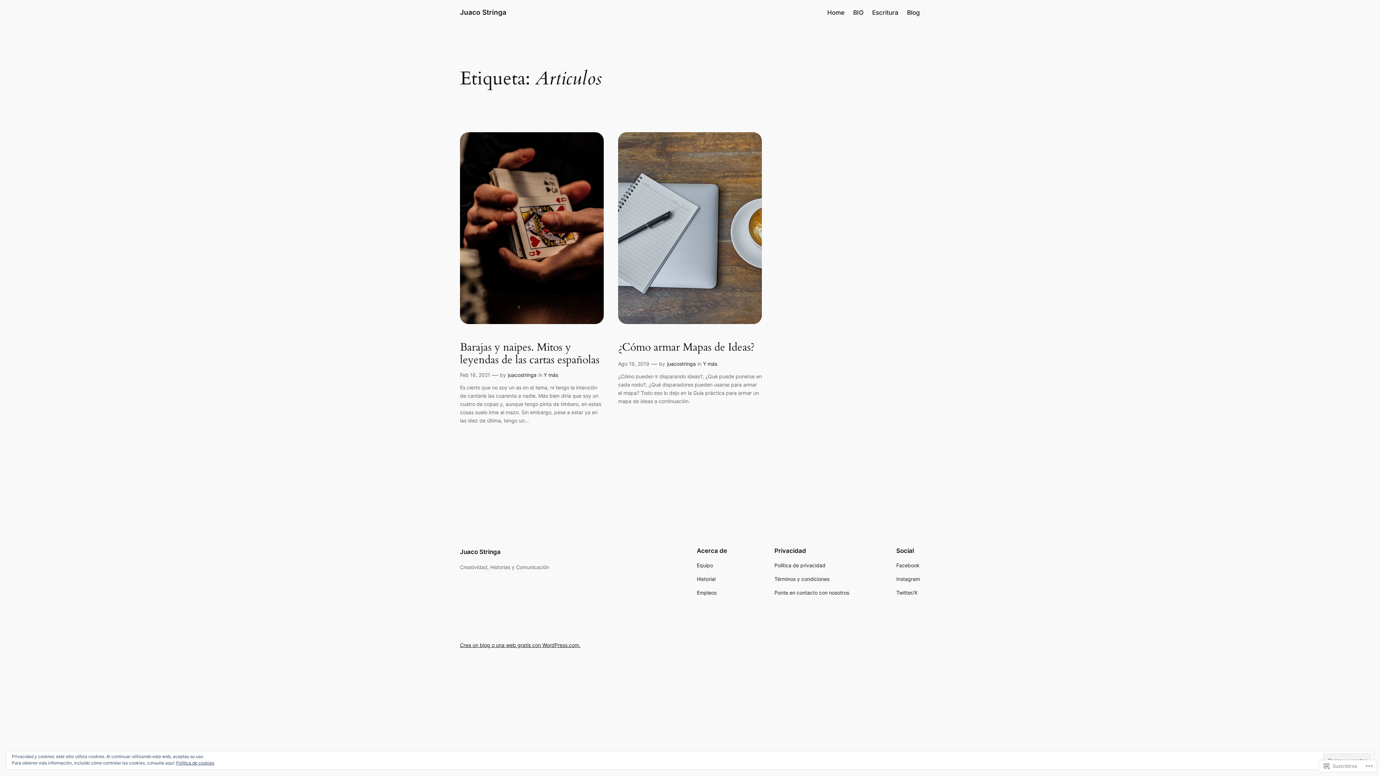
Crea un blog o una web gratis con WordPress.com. (520, 645)
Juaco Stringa (483, 12)
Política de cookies (195, 763)
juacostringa (522, 375)
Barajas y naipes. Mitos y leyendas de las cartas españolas (529, 354)
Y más (551, 375)
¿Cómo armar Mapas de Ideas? (686, 347)
